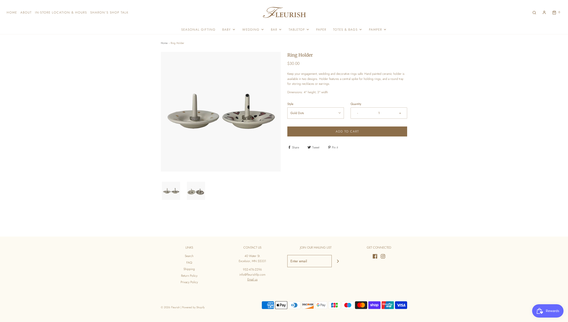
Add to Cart (347, 131)
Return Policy (189, 275)
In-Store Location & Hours (61, 12)
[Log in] (544, 12)
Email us (252, 279)
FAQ (189, 262)
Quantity (356, 104)
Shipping (189, 269)
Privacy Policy (189, 282)
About (26, 12)
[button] (171, 191)
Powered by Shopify (193, 307)
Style (290, 104)
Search (189, 256)
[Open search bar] (534, 12)
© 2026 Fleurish (170, 307)
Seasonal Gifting (198, 29)
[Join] (338, 261)
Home (12, 12)
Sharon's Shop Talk (109, 12)
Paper (321, 29)
